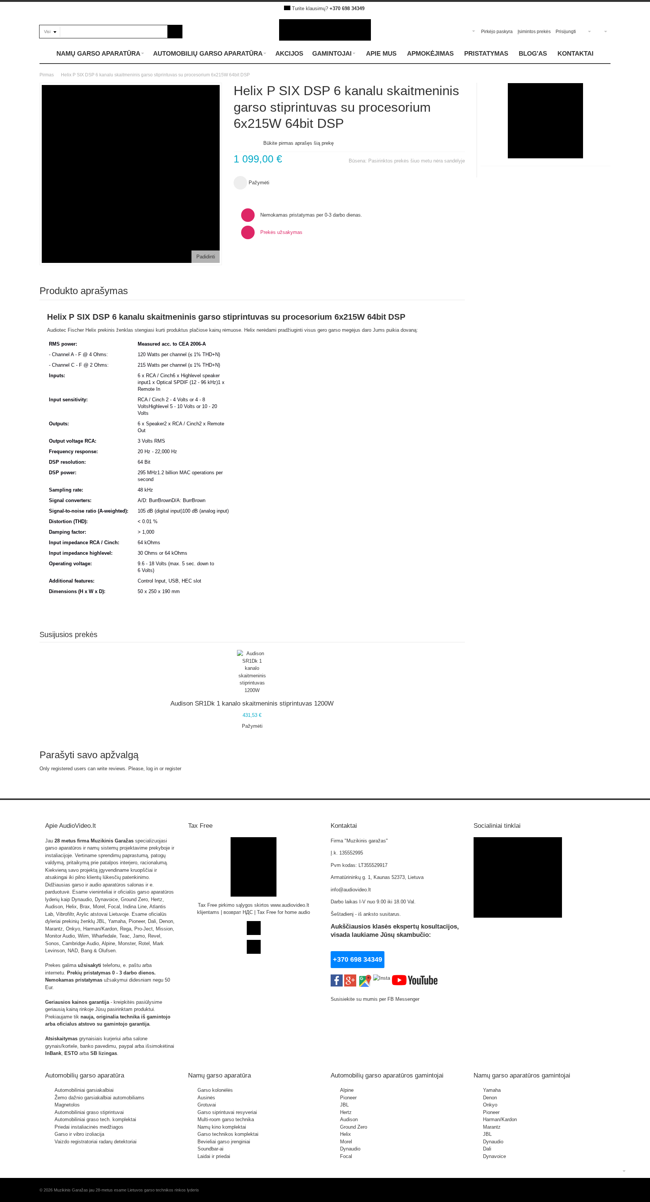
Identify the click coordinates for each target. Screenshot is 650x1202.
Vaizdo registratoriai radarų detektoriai (96, 1141)
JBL (344, 1105)
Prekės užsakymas (281, 232)
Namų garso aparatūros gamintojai (522, 1075)
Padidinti (205, 257)
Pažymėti (252, 726)
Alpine (347, 1090)
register (173, 768)
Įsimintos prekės (534, 31)
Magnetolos (67, 1105)
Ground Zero (353, 1127)
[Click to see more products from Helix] (546, 120)
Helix (345, 1134)
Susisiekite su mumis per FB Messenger (376, 999)
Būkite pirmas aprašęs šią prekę (298, 143)
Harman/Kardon (500, 1119)
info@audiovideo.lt (351, 889)
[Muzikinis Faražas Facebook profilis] (518, 841)
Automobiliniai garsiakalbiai (84, 1090)
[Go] (175, 31)
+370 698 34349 (347, 8)
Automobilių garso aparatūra (84, 1075)
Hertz (346, 1112)
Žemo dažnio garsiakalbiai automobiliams (99, 1097)
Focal (346, 1156)
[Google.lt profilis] (350, 978)
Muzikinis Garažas (112, 841)
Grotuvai (206, 1105)
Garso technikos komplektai (227, 1134)
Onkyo (490, 1105)
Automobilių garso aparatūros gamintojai (387, 1075)
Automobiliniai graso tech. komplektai (95, 1119)
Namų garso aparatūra (219, 1075)
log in (152, 768)
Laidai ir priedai (213, 1156)
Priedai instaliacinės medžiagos (89, 1127)
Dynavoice (494, 1156)
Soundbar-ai (210, 1149)
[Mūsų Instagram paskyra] (381, 978)
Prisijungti (566, 31)
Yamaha (492, 1090)
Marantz (492, 1127)
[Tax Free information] (253, 841)
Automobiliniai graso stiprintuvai (89, 1112)
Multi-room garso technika (225, 1119)
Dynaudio (350, 1149)
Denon (490, 1097)
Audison (349, 1119)
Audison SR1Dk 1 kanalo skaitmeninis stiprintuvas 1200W (252, 703)
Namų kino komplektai (221, 1127)
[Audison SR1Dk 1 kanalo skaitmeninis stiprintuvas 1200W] (252, 672)
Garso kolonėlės (215, 1090)
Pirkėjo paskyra (497, 31)
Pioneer (348, 1097)
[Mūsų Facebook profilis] (337, 978)
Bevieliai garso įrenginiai (223, 1141)
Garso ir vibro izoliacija (79, 1134)
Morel (346, 1141)
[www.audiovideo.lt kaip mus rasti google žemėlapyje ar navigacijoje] (365, 978)
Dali (487, 1149)
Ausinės (206, 1097)
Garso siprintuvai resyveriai (227, 1112)
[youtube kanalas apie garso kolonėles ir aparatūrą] (415, 978)
